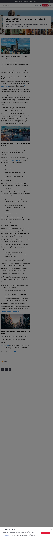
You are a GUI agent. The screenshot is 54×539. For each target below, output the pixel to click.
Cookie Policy (6, 535)
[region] (26, 533)
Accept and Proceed (45, 533)
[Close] (51, 529)
